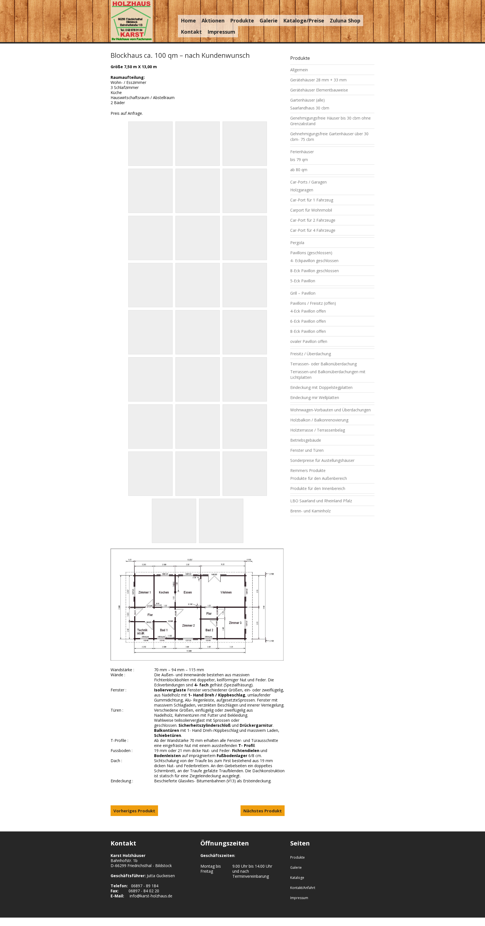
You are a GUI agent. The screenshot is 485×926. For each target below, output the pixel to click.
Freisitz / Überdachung (310, 353)
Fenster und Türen (307, 450)
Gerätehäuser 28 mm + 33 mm (318, 79)
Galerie (269, 20)
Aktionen (213, 20)
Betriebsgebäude (305, 440)
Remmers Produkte (308, 470)
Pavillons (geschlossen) (311, 252)
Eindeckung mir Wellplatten (314, 397)
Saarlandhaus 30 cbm (309, 108)
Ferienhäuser (302, 151)
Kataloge (297, 877)
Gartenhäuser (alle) (307, 100)
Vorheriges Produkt (134, 810)
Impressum (221, 31)
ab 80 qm (298, 169)
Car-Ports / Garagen (308, 182)
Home (188, 20)
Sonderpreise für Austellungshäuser (322, 460)
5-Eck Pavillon (302, 280)
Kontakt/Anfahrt (302, 887)
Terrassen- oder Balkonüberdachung (323, 363)
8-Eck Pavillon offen (308, 331)
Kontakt (191, 31)
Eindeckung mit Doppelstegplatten (321, 387)
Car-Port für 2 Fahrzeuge (312, 220)
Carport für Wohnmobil (311, 210)
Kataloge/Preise (303, 20)
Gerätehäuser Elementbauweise (319, 90)
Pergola (297, 242)
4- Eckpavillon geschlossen (314, 260)
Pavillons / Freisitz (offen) (313, 303)
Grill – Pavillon (302, 293)
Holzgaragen (301, 189)
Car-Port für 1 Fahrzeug (311, 200)
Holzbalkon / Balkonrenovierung (319, 420)
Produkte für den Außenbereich (318, 478)
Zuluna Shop (345, 20)
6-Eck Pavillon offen (308, 321)
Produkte (242, 20)
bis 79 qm (299, 159)
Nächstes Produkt (262, 810)
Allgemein (299, 69)
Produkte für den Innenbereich (317, 488)
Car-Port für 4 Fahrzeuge (312, 230)
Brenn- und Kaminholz (310, 511)
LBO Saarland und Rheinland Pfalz (321, 500)
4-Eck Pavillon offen (308, 311)
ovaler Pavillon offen (308, 341)
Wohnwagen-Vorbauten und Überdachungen (330, 409)
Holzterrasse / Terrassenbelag (317, 430)
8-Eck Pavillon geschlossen (314, 270)
